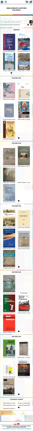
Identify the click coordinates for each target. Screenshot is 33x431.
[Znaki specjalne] (31, 25)
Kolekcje (18, 24)
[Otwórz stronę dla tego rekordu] (9, 42)
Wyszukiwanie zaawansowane (8, 24)
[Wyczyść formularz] (28, 25)
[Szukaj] (31, 21)
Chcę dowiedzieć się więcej (9, 428)
